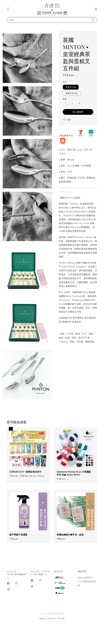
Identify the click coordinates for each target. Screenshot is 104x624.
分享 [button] (69, 119)
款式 (64, 81)
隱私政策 (52, 618)
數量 (64, 99)
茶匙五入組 (71, 87)
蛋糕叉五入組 (72, 93)
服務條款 (43, 618)
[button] (8, 9)
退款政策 (61, 618)
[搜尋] (93, 19)
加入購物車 (78, 111)
